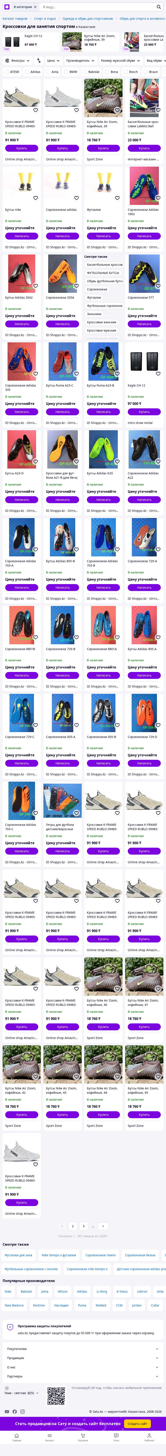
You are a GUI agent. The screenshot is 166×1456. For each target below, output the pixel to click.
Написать (22, 236)
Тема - (15, 1393)
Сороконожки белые (140, 1255)
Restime (39, 1305)
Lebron (142, 1291)
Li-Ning (102, 1291)
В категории (23, 7)
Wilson (63, 1291)
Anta (55, 72)
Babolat (93, 72)
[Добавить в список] (35, 110)
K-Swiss (122, 1291)
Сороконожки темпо (101, 1255)
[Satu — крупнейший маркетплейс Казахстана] (7, 7)
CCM (119, 1305)
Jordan (137, 1305)
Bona (114, 72)
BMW (73, 72)
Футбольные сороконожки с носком (31, 1269)
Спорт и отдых (45, 18)
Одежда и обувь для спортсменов (88, 18)
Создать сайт (137, 1424)
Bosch (133, 72)
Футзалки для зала (18, 1255)
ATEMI (14, 72)
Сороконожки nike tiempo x (87, 1269)
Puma (82, 1305)
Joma (44, 1291)
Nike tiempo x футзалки (59, 1255)
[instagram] (22, 1411)
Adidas (35, 72)
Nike (8, 1291)
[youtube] (7, 1411)
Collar (155, 1305)
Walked (101, 1305)
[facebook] (14, 1411)
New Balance (14, 1305)
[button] (21, 148)
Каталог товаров (15, 18)
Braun (153, 72)
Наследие (61, 1305)
